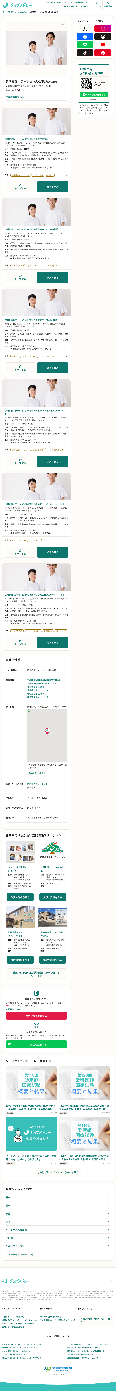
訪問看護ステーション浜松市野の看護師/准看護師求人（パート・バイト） (36, 412)
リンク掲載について (48, 1320)
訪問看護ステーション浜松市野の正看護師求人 (26, 138)
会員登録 (108, 6)
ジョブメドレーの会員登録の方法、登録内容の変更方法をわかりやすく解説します (31, 1157)
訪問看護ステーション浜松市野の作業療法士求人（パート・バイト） (35, 504)
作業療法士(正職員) (36, 686)
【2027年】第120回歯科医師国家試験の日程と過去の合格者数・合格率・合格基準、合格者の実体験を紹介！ (84, 1107)
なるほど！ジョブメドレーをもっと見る (58, 1172)
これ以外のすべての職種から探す (20, 1254)
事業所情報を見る (15, 96)
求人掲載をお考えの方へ (81, 2)
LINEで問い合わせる (95, 94)
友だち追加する (38, 1044)
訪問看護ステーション (37, 783)
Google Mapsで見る (37, 773)
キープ (85, 6)
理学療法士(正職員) (36, 693)
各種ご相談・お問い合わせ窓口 (95, 1320)
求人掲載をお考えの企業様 (50, 1316)
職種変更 (60, 2)
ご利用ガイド (68, 2)
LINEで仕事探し (51, 2)
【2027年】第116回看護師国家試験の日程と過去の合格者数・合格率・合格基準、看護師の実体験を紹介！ (84, 1157)
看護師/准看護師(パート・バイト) (42, 683)
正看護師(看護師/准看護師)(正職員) (43, 680)
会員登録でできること (14, 1009)
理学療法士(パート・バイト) (40, 697)
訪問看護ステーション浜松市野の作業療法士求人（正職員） (31, 319)
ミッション (33, 1320)
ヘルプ (23, 1320)
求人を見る (53, 186)
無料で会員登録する (36, 1015)
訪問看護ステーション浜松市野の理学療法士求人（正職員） (31, 229)
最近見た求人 (72, 6)
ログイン (97, 6)
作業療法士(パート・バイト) (40, 690)
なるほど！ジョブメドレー (12, 1323)
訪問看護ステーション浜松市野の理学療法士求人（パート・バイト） (35, 594)
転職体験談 (29, 1323)
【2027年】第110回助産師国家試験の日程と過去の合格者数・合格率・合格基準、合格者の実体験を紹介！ (31, 1107)
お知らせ (5, 1326)
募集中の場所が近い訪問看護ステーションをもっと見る (36, 974)
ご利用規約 (19, 1316)
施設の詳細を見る (22, 898)
